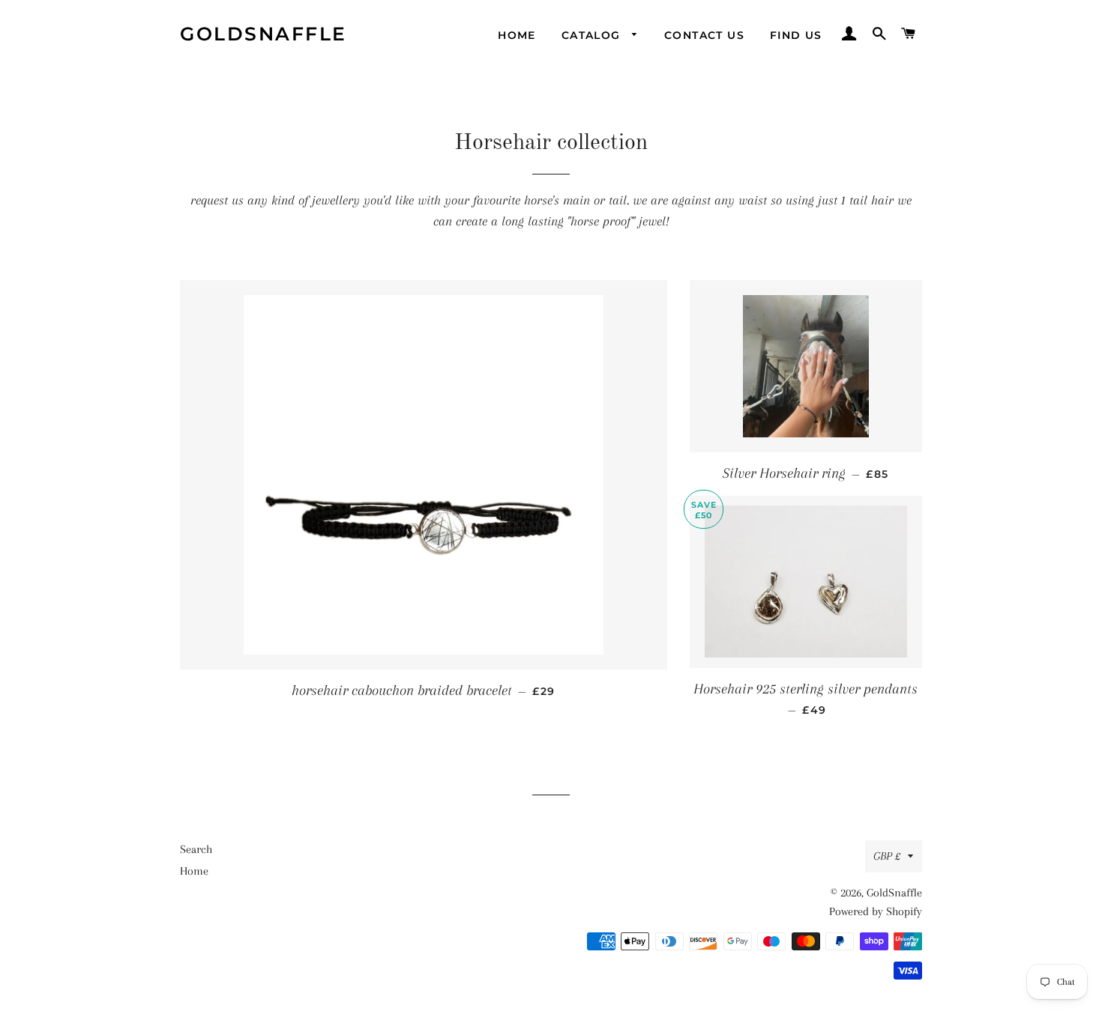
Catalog (592, 35)
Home (517, 35)
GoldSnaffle (263, 33)
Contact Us (704, 35)
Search (196, 849)
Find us (796, 35)
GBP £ (886, 856)
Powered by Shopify (875, 911)
